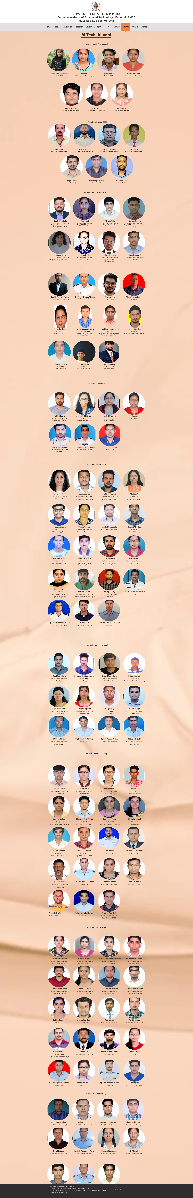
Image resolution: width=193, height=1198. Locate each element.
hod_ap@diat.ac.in (120, 1190)
